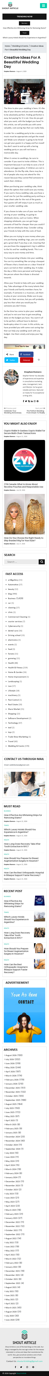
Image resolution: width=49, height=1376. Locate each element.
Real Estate (15, 705)
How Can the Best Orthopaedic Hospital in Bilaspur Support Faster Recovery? (24, 873)
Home (7, 46)
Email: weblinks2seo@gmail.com (16, 765)
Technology (15, 723)
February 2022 (12, 1263)
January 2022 (11, 1267)
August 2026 (11, 1055)
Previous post (11, 408)
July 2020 (10, 1316)
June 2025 (10, 1112)
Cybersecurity (15, 626)
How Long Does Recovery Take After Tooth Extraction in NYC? (22, 845)
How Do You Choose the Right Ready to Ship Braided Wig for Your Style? (23, 539)
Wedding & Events (20, 46)
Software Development (19, 718)
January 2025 (11, 1133)
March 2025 (11, 1125)
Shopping (14, 714)
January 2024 (11, 1177)
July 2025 (10, 1108)
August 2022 (11, 1238)
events (12, 645)
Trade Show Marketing (19, 737)
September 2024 (13, 1149)
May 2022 (10, 1251)
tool (11, 728)
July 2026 (10, 1059)
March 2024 (11, 1169)
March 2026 (11, 1076)
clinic (12, 612)
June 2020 (10, 1320)
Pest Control (15, 700)
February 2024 (12, 1173)
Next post (39, 408)
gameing (14, 658)
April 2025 (10, 1120)
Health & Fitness (18, 668)
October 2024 (12, 1145)
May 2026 (10, 1068)
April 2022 (10, 1255)
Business (24, 23)
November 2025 (13, 1092)
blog (12, 594)
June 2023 (10, 1198)
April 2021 (10, 1304)
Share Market (16, 709)
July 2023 (10, 1194)
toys (11, 732)
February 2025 (12, 1129)
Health (13, 663)
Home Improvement (18, 677)
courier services (16, 622)
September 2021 (13, 1283)
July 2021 (10, 1291)
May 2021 (10, 1300)
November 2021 (13, 1275)
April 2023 (10, 1206)
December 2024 (13, 1137)
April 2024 (10, 1165)
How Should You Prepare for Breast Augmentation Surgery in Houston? (21, 859)
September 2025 (13, 1100)
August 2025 (11, 1104)
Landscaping (15, 681)
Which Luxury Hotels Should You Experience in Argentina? (24, 38)
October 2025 (12, 1096)
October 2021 (12, 1279)
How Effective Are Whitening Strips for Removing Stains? (24, 28)
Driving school (16, 635)
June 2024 (10, 1157)
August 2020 (11, 1312)
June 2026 (10, 1063)
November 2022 (13, 1226)
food (11, 649)
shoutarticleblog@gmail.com (30, 1361)
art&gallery (15, 580)
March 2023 (11, 1210)
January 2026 (11, 1084)
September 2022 (13, 1234)
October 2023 (12, 1190)
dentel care (15, 631)
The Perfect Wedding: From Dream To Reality (36, 412)
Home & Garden (17, 672)
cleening (14, 608)
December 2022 (13, 1222)
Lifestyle (13, 691)
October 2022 (12, 1230)
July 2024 (10, 1153)
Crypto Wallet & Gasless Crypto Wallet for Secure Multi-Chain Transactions (24, 432)
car (11, 603)
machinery (14, 695)
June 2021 (10, 1295)
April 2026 (10, 1072)
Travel (25, 33)
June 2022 (10, 1247)
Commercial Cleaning (19, 617)
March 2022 (11, 1259)
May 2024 (10, 1161)
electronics (14, 640)
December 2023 (13, 1182)
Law (12, 686)
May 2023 (10, 1202)
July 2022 (10, 1243)
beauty (13, 589)
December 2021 (13, 1271)
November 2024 (13, 1141)
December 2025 (13, 1088)
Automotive (15, 585)
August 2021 (11, 1287)
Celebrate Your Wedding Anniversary (13, 412)
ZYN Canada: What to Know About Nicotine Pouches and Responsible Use (23, 485)
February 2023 (12, 1214)
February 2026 (12, 1080)
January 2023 (11, 1218)
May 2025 (10, 1116)
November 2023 (13, 1186)
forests (13, 654)
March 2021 (11, 1308)
